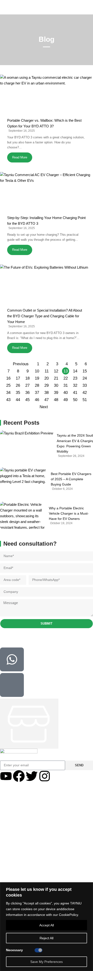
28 (37, 385)
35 (18, 392)
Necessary (14, 950)
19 (37, 378)
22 (65, 378)
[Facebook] (19, 776)
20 (46, 378)
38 (46, 392)
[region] (46, 926)
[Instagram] (45, 776)
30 (56, 385)
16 (8, 378)
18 (27, 378)
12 (56, 371)
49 (65, 399)
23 (75, 378)
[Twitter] (32, 776)
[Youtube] (6, 776)
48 (56, 399)
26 (18, 385)
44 (18, 399)
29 (46, 385)
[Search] (89, 7)
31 (65, 385)
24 (85, 378)
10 (37, 371)
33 (85, 385)
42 (85, 392)
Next (44, 407)
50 (75, 399)
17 (18, 378)
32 (75, 385)
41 (75, 392)
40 (65, 392)
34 (8, 392)
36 (27, 392)
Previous (21, 364)
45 (27, 399)
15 (85, 371)
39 (56, 392)
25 (8, 385)
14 (75, 371)
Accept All (46, 925)
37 (37, 392)
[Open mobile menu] (4, 7)
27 (27, 385)
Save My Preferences (46, 962)
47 (46, 399)
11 (47, 371)
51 (85, 399)
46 (37, 399)
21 (56, 378)
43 (8, 399)
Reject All (46, 938)
